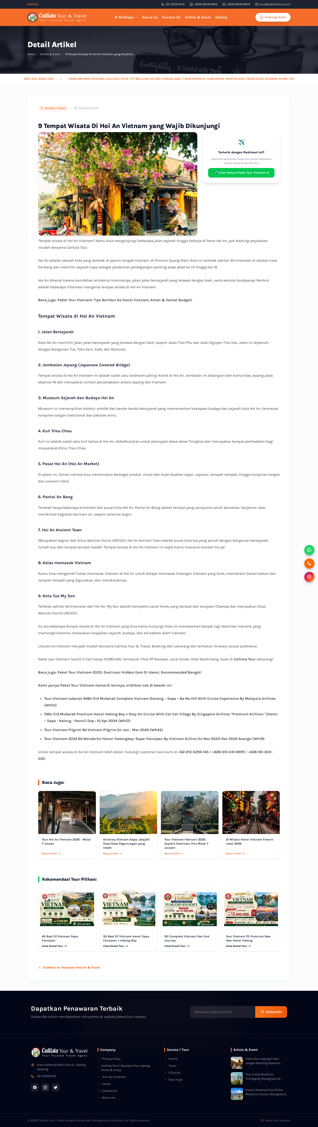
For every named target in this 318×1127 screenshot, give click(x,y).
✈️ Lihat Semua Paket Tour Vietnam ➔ (241, 172)
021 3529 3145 (175, 4)
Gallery (221, 17)
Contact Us (171, 17)
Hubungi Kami (275, 17)
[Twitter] (55, 1087)
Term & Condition (114, 1077)
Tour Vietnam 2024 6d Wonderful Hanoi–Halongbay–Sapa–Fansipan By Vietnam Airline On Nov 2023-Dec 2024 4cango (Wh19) (154, 738)
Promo (173, 1059)
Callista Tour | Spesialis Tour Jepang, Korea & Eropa (125, 1068)
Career (106, 1084)
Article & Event (198, 17)
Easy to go (176, 1079)
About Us (150, 17)
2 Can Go (175, 1072)
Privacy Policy (111, 1059)
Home (31, 54)
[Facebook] (35, 1087)
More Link (108, 1098)
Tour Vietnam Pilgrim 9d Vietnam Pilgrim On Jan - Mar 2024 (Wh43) (103, 730)
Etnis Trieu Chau (72, 448)
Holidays (126, 17)
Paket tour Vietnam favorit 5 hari (65, 659)
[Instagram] (45, 1087)
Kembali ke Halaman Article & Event (71, 967)
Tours (172, 1066)
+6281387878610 (205, 4)
